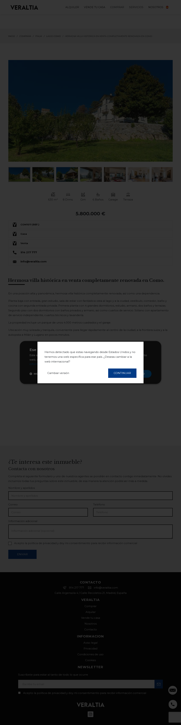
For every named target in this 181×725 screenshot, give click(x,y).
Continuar (122, 373)
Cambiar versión (58, 373)
